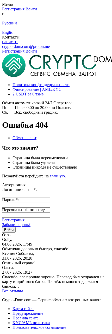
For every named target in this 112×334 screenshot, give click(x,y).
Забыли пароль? (16, 224)
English (8, 32)
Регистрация (13, 220)
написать (10, 42)
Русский (9, 23)
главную (57, 176)
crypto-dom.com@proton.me (26, 46)
